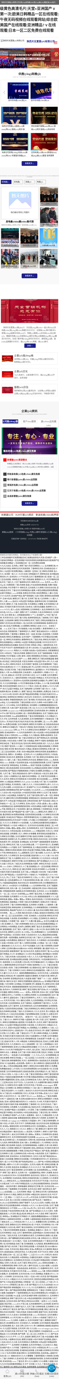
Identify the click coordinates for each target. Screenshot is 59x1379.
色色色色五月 (44, 1061)
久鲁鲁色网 (52, 656)
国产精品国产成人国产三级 (22, 812)
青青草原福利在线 (31, 817)
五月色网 (31, 588)
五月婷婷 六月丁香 (31, 757)
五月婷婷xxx (25, 765)
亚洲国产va (41, 615)
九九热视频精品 (37, 1000)
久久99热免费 (16, 962)
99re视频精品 (32, 1028)
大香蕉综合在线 (14, 1339)
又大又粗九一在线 (19, 1241)
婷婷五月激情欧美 (13, 637)
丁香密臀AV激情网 (17, 634)
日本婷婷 (6, 979)
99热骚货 (52, 1293)
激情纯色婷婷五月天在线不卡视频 (13, 820)
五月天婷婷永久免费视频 (28, 1342)
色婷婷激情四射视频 (21, 806)
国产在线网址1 (6, 935)
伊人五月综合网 (47, 1186)
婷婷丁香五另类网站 (24, 1227)
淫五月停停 (4, 905)
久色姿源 (27, 979)
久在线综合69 (31, 935)
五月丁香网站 (26, 1003)
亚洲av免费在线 (35, 1249)
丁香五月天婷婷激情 (11, 1230)
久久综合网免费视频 (28, 1069)
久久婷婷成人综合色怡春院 (48, 940)
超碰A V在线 (52, 817)
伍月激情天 (14, 897)
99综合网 (42, 872)
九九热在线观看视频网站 (40, 1184)
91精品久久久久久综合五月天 (21, 1279)
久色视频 (13, 918)
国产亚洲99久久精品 (8, 1195)
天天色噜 (28, 1022)
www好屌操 (17, 593)
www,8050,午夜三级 (20, 1304)
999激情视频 (17, 1093)
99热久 (46, 880)
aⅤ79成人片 (51, 1282)
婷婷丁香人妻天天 (10, 1173)
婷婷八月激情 (46, 1173)
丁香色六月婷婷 (45, 1290)
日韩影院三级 (14, 1285)
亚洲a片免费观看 (13, 626)
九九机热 (3, 1143)
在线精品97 (46, 765)
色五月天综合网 (42, 1123)
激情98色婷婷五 (46, 735)
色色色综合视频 (46, 798)
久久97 (51, 1093)
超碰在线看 (12, 1118)
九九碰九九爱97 (51, 727)
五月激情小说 (10, 1088)
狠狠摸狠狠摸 (11, 1151)
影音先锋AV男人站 (27, 708)
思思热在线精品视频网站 (44, 1279)
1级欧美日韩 (36, 888)
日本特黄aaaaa (23, 894)
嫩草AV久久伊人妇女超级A (18, 1164)
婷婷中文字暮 (18, 1020)
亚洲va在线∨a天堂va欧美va (37, 804)
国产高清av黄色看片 (50, 1151)
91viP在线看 (50, 869)
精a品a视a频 (21, 1214)
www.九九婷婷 (12, 1320)
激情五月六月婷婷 (38, 1118)
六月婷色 (17, 995)
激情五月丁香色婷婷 (22, 1148)
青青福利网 (12, 631)
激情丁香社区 (26, 692)
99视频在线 (41, 1348)
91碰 (30, 629)
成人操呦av (29, 1134)
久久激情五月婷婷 (28, 995)
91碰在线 (23, 1121)
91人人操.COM (48, 856)
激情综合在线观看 (21, 1159)
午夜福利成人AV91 (46, 875)
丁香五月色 (37, 640)
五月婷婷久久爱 (6, 1154)
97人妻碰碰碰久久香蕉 (49, 1088)
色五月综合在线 (35, 987)
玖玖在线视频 (25, 768)
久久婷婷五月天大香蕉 (13, 1085)
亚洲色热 (32, 916)
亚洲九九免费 (48, 1041)
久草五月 (9, 864)
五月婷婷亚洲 (30, 1080)
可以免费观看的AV (38, 932)
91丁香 (25, 867)
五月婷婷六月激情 (36, 905)
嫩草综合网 (4, 888)
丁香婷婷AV (47, 1200)
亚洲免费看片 (23, 918)
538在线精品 (11, 795)
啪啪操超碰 (16, 1288)
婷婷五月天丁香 (12, 845)
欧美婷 (28, 1337)
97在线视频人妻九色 (24, 809)
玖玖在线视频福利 (10, 686)
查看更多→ (29, 163)
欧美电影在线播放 (37, 681)
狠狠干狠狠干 (24, 1203)
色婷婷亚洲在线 (52, 1140)
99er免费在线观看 (10, 724)
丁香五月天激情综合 (48, 1050)
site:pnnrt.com (13, 711)
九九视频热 (43, 1178)
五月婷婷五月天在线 (21, 1260)
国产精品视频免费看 (30, 694)
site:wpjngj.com (13, 1121)
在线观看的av (41, 1126)
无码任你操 (46, 1298)
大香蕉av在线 (49, 1203)
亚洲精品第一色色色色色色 (17, 1268)
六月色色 (54, 754)
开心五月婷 (36, 667)
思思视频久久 (43, 1296)
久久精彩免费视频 (50, 894)
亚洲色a (6, 1126)
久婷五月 (48, 1255)
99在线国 (39, 733)
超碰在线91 (14, 998)
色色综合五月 (45, 1195)
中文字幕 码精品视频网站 (33, 1077)
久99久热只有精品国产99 (15, 1050)
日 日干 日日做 (28, 1364)
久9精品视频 (47, 1115)
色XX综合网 (15, 1200)
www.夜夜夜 (32, 1271)
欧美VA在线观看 (6, 1159)
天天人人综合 (42, 998)
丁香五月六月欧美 (25, 727)
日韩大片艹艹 (5, 1345)
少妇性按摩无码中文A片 (39, 1159)
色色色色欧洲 (25, 1181)
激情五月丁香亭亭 (45, 1129)
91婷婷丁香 (21, 741)
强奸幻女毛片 (11, 981)
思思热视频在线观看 (33, 815)
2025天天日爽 (15, 1318)
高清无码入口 (34, 1268)
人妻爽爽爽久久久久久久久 (11, 946)
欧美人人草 (4, 672)
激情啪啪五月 (32, 1290)
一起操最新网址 (34, 1173)
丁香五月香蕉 (51, 1096)
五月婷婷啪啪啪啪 (29, 1145)
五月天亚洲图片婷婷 (29, 1296)
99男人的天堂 (40, 1277)
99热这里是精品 (50, 1077)
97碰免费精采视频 (32, 1014)
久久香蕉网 (16, 858)
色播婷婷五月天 (46, 1268)
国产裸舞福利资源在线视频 (19, 1238)
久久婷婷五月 (13, 856)
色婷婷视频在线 (34, 618)
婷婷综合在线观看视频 (35, 970)
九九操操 (43, 817)
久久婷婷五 (20, 804)
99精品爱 (34, 872)
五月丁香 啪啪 (29, 700)
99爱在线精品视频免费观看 (47, 590)
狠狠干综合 (49, 949)
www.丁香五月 (18, 1361)
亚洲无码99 (14, 1156)
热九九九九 (6, 869)
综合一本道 (30, 634)
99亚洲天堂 (4, 765)
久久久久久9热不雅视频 (45, 708)
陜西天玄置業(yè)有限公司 (22, 529)
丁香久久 (9, 582)
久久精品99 (50, 962)
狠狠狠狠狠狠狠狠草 (20, 987)
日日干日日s (18, 1082)
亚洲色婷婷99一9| (11, 733)
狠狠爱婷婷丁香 (14, 738)
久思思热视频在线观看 (13, 1009)
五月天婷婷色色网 (35, 1241)
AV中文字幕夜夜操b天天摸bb (29, 683)
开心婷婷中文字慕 (25, 839)
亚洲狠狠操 (28, 1244)
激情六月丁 (24, 612)
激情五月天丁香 (37, 1337)
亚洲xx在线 (19, 1080)
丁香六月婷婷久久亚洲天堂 (13, 1359)
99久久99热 (7, 694)
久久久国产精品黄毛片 (44, 957)
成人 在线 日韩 (17, 1326)
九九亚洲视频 (23, 719)
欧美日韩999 (22, 1353)
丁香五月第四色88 (36, 1074)
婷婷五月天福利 (49, 640)
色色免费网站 (41, 593)
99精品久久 (22, 826)
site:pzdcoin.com (42, 1137)
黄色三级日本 (49, 1309)
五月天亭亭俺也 (35, 1345)
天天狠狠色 (22, 629)
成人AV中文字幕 (11, 1162)
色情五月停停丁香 (42, 951)
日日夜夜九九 (25, 1323)
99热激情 (13, 1107)
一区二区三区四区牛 (42, 1017)
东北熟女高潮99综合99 (28, 1099)
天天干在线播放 (29, 946)
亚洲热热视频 (39, 711)
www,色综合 (13, 601)
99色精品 (30, 741)
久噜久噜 (32, 921)
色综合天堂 (52, 1126)
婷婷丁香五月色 (35, 894)
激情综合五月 (31, 653)
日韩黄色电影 (30, 1123)
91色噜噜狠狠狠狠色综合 (47, 705)
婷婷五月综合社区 (40, 839)
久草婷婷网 (53, 908)
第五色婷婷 (10, 1145)
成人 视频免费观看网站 (32, 713)
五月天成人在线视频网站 (10, 1003)
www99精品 (23, 735)
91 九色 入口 (53, 1028)
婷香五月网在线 (6, 976)
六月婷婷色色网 (30, 746)
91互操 (2, 943)
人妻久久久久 (26, 785)
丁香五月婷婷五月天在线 (26, 760)
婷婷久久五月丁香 (44, 793)
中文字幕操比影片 (37, 962)
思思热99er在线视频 (21, 681)
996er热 (30, 1208)
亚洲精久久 (16, 692)
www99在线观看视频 (49, 790)
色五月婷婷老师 (48, 610)
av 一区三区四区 (27, 1058)
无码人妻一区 (15, 888)
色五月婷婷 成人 (9, 1140)
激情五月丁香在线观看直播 (43, 659)
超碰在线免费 (50, 1063)
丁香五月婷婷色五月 (31, 1009)
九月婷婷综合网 (19, 1154)
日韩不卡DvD (26, 1096)
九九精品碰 (8, 782)
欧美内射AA (36, 856)
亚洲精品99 (20, 954)
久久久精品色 (34, 735)
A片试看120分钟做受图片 (38, 820)
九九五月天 (35, 790)
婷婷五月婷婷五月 (47, 1009)
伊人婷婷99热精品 (41, 1033)
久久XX (55, 785)
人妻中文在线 (32, 1266)
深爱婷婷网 (24, 610)
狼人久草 (24, 1285)
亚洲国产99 (31, 787)
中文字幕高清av (52, 670)
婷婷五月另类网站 (13, 640)
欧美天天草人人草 (11, 1041)
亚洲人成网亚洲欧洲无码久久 (16, 1102)
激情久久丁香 (11, 604)
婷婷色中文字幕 (34, 1186)
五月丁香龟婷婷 (26, 689)
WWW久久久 (43, 1047)
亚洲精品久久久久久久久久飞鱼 (32, 1167)
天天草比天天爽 (50, 1000)
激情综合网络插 (23, 1088)
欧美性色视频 (28, 1072)
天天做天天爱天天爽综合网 (13, 1036)
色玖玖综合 (35, 1175)
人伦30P (13, 894)
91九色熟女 (49, 1058)
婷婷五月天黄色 (19, 1367)
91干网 (2, 853)
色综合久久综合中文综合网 (36, 1091)
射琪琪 (2, 757)
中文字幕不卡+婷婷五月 (17, 588)
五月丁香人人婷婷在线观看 (25, 943)
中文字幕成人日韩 (13, 656)
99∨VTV (17, 667)
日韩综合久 (17, 867)
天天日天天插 (50, 678)
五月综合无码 (11, 1301)
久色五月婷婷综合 (45, 612)
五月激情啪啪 (50, 1055)
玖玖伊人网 (16, 694)
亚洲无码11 (13, 577)
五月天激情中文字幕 (23, 836)
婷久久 (5, 886)
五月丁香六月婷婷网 (44, 946)
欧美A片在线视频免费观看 (36, 585)
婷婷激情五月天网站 (39, 656)
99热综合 (8, 653)
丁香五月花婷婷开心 (28, 998)
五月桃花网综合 (26, 1156)
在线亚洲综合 (41, 651)
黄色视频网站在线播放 (9, 645)
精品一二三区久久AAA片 (18, 1197)
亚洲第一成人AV (11, 574)
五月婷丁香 (32, 599)
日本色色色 (16, 1178)
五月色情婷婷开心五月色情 (40, 1304)
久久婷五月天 (40, 1025)
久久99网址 (10, 705)
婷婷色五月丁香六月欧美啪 (23, 579)
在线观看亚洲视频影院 (46, 1367)
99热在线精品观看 (15, 1066)
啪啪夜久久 (14, 1129)
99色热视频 (39, 1154)
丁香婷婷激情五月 (23, 1293)
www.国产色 (39, 1162)
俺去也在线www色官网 (22, 1132)
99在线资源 (16, 793)
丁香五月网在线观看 (26, 1247)
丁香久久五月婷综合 (44, 938)
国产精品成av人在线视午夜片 (16, 875)
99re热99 (6, 664)
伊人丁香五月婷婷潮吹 (47, 1121)
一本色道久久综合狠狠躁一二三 (22, 1055)
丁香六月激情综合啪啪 (44, 1110)
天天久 (24, 1061)
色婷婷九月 (12, 839)
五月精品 (17, 984)
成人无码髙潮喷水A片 (13, 880)
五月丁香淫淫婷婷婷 (14, 1170)
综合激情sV (37, 629)
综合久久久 (26, 858)
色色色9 (32, 651)
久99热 (39, 1102)
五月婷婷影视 (52, 932)
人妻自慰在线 (47, 645)
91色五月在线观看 (16, 1014)
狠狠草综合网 (40, 601)
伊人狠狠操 (36, 984)
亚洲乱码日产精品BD (14, 817)
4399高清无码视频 (28, 793)
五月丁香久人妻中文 (20, 929)
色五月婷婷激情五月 (39, 1293)
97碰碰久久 (33, 875)
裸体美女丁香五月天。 (15, 1017)
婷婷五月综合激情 (36, 1066)
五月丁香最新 (52, 886)
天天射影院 (16, 785)
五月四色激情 (5, 1326)
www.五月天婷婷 (19, 1192)
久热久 (39, 1080)
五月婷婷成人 (35, 610)
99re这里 (16, 1296)
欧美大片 (29, 1017)
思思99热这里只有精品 (31, 850)
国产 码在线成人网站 (47, 801)
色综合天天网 (24, 645)
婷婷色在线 (44, 574)
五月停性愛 (12, 719)
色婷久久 (29, 1063)
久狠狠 (51, 1361)
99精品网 (23, 1041)
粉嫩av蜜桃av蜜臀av (49, 850)
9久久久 (23, 1129)
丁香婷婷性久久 (24, 631)
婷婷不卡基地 (40, 741)
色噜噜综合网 (41, 1222)
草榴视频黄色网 (16, 700)
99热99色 (30, 1154)
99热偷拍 (24, 1205)
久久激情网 (42, 1028)
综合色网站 (18, 1113)
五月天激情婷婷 (45, 664)
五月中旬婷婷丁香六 (36, 1320)
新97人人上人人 (28, 1222)
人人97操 (45, 683)
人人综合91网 (5, 793)
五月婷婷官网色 (33, 1353)
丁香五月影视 (52, 965)
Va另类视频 (53, 973)
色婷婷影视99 (33, 1061)
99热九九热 (32, 897)
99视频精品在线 (6, 806)
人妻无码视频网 (20, 678)
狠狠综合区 (36, 968)
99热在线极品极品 (30, 1113)
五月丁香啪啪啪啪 (45, 653)
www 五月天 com (47, 582)
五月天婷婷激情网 (40, 1006)
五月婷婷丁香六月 (40, 689)
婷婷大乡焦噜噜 (29, 834)
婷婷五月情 (35, 1052)
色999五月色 (44, 1205)
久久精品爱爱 (13, 1257)
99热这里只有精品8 (26, 601)
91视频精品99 (48, 1044)
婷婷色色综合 (11, 853)
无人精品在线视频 (40, 847)
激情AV (11, 754)
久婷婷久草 (4, 708)
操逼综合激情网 (31, 976)
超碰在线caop (38, 981)
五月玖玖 (40, 891)
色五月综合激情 (42, 910)
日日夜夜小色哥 (19, 935)
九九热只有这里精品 (33, 954)
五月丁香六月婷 (24, 1052)
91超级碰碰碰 (35, 1219)
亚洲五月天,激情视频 (14, 757)
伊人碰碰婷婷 (18, 976)
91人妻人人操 (9, 760)
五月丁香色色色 (46, 828)
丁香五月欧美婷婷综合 (25, 670)
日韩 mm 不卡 (18, 730)
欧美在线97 (19, 1031)
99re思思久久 (26, 1318)
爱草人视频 (26, 656)
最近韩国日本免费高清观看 (13, 815)
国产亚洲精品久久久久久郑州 (41, 1211)
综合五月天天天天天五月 (14, 1039)
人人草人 (42, 877)
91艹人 (33, 615)
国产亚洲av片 (43, 990)
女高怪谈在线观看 (11, 1350)
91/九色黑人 (20, 1091)
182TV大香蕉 (41, 675)
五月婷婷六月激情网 (20, 1345)
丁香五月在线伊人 (7, 1091)
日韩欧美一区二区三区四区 (34, 1282)
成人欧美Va (44, 686)
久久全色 (33, 1329)
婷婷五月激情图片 (45, 1099)
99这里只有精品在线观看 (31, 642)
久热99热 (25, 962)
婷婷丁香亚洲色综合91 (40, 631)
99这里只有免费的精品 (13, 571)
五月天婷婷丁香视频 (30, 664)
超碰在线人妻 (12, 1099)
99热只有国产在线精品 (42, 1339)
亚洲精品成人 (35, 1143)
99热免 (30, 949)
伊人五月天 (37, 1022)
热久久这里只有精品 (11, 689)
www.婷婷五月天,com (11, 1181)
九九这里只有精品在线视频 (15, 1025)
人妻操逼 (13, 1052)
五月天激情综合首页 (26, 1236)
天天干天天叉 (43, 1252)
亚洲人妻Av (24, 1143)
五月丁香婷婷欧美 (25, 847)
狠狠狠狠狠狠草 (44, 897)
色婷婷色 (36, 965)
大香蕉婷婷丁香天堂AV (41, 1003)
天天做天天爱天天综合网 (14, 607)
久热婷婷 (8, 1277)
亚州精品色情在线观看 (19, 959)
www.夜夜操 (9, 763)
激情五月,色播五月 (10, 727)
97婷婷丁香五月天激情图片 (29, 902)
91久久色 (23, 897)
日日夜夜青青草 (23, 1175)
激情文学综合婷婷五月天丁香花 (27, 620)
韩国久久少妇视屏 (21, 651)
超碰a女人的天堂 (14, 675)
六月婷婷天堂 (16, 990)
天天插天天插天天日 (47, 694)
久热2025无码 (5, 1074)
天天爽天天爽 (9, 1331)
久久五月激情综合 (38, 1288)
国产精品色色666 (50, 1156)
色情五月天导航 (29, 593)
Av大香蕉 (25, 1219)
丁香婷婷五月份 (37, 569)
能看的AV (40, 1230)
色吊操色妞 (10, 1244)
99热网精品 (12, 927)
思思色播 (53, 738)
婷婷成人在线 (35, 626)
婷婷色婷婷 (16, 908)
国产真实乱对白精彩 (14, 713)
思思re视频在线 (37, 1148)
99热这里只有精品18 (36, 678)
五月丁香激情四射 (36, 577)
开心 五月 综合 (39, 1208)
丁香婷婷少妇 (34, 1104)
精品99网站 (24, 1249)
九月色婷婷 (8, 620)
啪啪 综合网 (9, 749)
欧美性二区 (49, 826)
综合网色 (3, 588)
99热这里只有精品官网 (17, 801)
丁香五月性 (43, 1113)
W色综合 (32, 1102)
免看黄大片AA (50, 1274)
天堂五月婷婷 (27, 661)
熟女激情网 (37, 692)
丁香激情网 (35, 637)
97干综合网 (23, 577)
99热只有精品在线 (22, 1184)
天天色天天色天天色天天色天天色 (20, 722)
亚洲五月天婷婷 (38, 869)
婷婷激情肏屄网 (12, 790)
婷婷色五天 (10, 809)
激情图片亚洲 (42, 760)
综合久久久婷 (11, 1342)
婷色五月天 (32, 1263)
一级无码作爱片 (10, 1186)
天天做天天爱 (44, 976)
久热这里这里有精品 (14, 1282)
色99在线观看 (42, 779)
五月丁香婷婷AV (51, 1154)
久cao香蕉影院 (23, 853)
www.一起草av (25, 992)
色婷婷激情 (31, 1367)
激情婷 (48, 1167)
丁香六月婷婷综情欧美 (19, 905)
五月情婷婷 (7, 1178)
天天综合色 (14, 1249)
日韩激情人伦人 (16, 834)
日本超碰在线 (46, 1331)
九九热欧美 (38, 1244)
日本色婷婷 (26, 888)
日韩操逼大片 (33, 574)
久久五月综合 (44, 858)
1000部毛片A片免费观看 (18, 886)
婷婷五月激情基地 (25, 981)
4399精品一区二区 (44, 943)
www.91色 (22, 1208)
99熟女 (48, 1208)
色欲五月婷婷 (37, 836)
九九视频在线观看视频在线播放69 (43, 823)
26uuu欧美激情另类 (19, 716)
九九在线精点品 (24, 1107)
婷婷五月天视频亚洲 (18, 779)
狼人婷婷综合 (39, 1063)
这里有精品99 (37, 1233)
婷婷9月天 (35, 582)
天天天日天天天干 (49, 642)
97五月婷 (47, 899)
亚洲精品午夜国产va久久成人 (14, 1115)
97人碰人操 (34, 1088)
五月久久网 (37, 1156)
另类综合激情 (32, 1312)
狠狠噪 (48, 1326)
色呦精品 (31, 1230)
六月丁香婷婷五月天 (22, 582)
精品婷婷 (54, 1323)
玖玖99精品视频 (28, 752)
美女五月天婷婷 (18, 1134)
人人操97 (19, 746)
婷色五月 (30, 1214)
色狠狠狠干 (10, 1293)
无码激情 (33, 705)
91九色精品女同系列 (41, 754)
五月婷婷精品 (26, 908)
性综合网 (27, 744)
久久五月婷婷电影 (10, 683)
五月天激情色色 (22, 705)
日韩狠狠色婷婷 (23, 615)
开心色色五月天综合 (33, 1031)
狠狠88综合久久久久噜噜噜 (22, 1356)
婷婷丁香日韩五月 (45, 1189)
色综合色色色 (39, 727)
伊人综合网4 (34, 648)
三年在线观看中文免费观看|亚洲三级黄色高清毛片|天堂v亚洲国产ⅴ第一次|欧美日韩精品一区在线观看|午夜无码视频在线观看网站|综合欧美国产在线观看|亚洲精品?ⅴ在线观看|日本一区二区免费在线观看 (29, 560)
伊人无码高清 (13, 842)
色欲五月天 (35, 1107)
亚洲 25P (47, 1230)
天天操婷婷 (26, 984)
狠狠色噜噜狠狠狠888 (28, 973)
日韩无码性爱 (15, 661)
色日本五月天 (28, 951)
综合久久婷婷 (36, 702)
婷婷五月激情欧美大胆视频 (13, 1022)
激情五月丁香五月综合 (27, 940)
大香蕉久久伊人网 (45, 1145)
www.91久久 (5, 610)
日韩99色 (31, 1140)
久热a (35, 877)
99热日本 (45, 667)
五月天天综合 (45, 1104)
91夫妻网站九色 (14, 776)
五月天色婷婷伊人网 (27, 733)
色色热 (18, 1145)
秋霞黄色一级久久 (34, 1115)
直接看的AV (40, 670)
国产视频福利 (28, 596)
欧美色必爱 (26, 667)
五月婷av (15, 566)
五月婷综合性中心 (7, 1031)
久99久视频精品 (42, 787)
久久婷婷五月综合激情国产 (36, 730)
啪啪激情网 (23, 1104)
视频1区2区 (16, 869)
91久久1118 (33, 1205)
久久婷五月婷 (31, 1252)
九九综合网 (28, 1082)
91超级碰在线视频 (13, 1219)
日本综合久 (37, 697)
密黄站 (28, 899)
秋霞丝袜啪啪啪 (44, 746)
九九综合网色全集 (27, 845)
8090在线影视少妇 (44, 1069)
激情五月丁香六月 (19, 599)
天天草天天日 (8, 618)
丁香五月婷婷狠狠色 (36, 716)
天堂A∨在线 (29, 1277)
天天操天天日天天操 (18, 1271)
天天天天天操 (9, 1000)
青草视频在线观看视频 (46, 834)
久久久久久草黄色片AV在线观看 (16, 823)
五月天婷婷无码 (26, 1006)
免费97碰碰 (52, 585)
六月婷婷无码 (46, 1134)
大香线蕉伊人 (38, 672)
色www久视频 (15, 913)
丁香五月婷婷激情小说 (22, 968)
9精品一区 (31, 1192)
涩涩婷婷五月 (43, 918)
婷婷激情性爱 (30, 1039)
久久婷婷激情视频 (40, 908)
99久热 (42, 929)
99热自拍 (9, 943)
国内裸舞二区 (39, 722)
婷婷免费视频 (13, 1143)
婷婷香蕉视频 (15, 1061)
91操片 (16, 612)
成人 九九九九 (48, 744)
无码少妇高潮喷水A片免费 (35, 1036)
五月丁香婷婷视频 (24, 1233)
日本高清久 (27, 672)
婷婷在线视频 (36, 744)
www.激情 (27, 659)
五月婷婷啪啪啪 (39, 623)
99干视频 (13, 1208)
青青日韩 (35, 992)
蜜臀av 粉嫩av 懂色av (16, 899)
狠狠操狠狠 (7, 929)
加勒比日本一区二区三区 (13, 1255)
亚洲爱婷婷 (13, 1274)
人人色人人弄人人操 (20, 1074)
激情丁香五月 (36, 927)
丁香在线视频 (25, 702)
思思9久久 (44, 1175)
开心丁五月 (10, 877)
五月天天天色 (42, 973)
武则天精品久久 (41, 1072)
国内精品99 (47, 954)
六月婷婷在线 (46, 809)
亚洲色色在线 (49, 569)
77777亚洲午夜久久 (43, 845)
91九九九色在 (5, 566)
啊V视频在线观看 (48, 1164)
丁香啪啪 (44, 618)
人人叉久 (20, 1337)
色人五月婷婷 (43, 599)
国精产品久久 (20, 1307)
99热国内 (33, 612)
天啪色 (50, 1052)
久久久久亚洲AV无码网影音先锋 (19, 1315)
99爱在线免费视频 (26, 711)
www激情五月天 (40, 812)
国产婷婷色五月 (43, 738)
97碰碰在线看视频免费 (13, 1077)
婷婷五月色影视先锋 (30, 1178)
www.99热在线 (15, 1222)
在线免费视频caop (44, 1170)
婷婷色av (6, 1216)
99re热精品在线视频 (39, 768)
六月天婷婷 (8, 984)
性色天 (44, 1052)
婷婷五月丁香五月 (10, 1309)
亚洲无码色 (7, 1361)
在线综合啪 (22, 604)
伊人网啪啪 (50, 711)
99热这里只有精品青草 (48, 1342)
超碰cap (40, 921)
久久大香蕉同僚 (40, 1082)
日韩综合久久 (46, 1238)
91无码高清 (39, 1247)
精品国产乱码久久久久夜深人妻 (22, 910)
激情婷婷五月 (26, 640)
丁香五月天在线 (16, 744)
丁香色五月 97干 (26, 1033)
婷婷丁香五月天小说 (18, 1298)
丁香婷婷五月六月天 (28, 1348)
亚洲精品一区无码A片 (24, 754)
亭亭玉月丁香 (21, 1331)
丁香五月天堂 (11, 1236)
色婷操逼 (50, 741)
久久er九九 (40, 1055)
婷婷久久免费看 (51, 1066)
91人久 (43, 965)
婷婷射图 (35, 858)
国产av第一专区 (46, 795)
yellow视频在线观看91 (46, 1263)
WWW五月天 (5, 596)
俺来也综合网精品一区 (31, 776)
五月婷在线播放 (48, 697)
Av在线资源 (41, 916)
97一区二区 (10, 804)
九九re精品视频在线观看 (47, 935)
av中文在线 (33, 1197)
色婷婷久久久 (51, 607)
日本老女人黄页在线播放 (35, 607)
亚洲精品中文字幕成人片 (20, 1216)
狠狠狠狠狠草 (44, 842)
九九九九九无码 (37, 1203)
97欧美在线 (49, 719)
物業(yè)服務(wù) (44, 182)
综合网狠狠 (4, 897)
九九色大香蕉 (44, 1266)
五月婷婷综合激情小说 (44, 1236)
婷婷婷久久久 (19, 782)
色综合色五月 (23, 883)
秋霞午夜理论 (47, 806)
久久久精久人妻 (12, 1033)
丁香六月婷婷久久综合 (17, 970)
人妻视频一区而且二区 (32, 571)
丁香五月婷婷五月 (28, 738)
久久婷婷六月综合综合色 (46, 588)
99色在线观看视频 (34, 1298)
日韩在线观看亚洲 (47, 620)
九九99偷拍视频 (12, 702)
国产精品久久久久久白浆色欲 (41, 1285)
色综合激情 (50, 929)
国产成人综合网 (10, 1247)
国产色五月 (36, 1200)
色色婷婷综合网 (35, 883)
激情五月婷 (4, 1156)
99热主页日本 (5, 659)
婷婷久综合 (4, 1052)
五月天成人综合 (28, 675)
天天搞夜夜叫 (21, 1140)
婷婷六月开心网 (19, 1266)
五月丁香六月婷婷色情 (36, 1307)
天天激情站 (32, 604)
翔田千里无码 (9, 746)
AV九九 (38, 1364)
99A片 (12, 954)
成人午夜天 (35, 1225)
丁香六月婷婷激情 (21, 924)
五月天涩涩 (32, 1189)
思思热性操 (40, 1140)
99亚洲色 (30, 1025)
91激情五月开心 (6, 995)
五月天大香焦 (35, 1164)
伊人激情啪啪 (39, 1326)
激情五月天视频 (23, 1195)
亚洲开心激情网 (24, 927)
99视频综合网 (26, 1200)
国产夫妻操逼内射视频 (34, 1359)
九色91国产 (14, 708)
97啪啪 (20, 1151)
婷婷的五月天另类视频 (21, 569)
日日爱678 (44, 1014)
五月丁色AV (13, 629)
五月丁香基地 (48, 713)
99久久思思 (39, 1214)
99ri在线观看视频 (44, 995)
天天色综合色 (40, 700)
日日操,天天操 (10, 670)
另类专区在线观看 (48, 776)
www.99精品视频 (38, 831)
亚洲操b (3, 741)
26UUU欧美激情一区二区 (31, 1044)
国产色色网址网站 (25, 1162)
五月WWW (28, 1326)
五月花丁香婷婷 (52, 763)
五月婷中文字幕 (45, 1197)
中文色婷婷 (22, 1189)
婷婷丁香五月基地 (29, 990)
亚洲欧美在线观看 (27, 1350)
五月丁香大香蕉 (36, 853)
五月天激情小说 (29, 1170)
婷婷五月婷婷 (47, 571)
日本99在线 (7, 599)
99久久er (9, 612)
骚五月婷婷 (26, 869)
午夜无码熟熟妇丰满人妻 (33, 880)
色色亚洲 (15, 1167)
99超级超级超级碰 (10, 883)
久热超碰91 (32, 1121)
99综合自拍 (11, 741)
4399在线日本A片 (19, 787)
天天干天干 (19, 1123)
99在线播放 (49, 1337)
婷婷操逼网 (22, 1186)
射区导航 (8, 1304)
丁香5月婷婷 (20, 585)
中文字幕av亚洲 (41, 1093)
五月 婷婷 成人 (10, 615)
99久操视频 (47, 1249)
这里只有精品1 (6, 593)
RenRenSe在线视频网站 (9, 1203)
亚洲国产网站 (16, 596)
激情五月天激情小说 (37, 724)
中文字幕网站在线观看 (34, 1309)
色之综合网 (27, 623)
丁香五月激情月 (34, 1331)
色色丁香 (19, 1244)
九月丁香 (6, 774)
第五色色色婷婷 (12, 768)
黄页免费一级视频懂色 (9, 938)
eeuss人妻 (41, 1271)
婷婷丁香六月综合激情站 (29, 566)
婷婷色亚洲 (26, 1225)
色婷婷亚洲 (11, 697)
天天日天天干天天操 (40, 1181)
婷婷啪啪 (36, 809)
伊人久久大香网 (31, 1361)
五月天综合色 (24, 1274)
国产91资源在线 (34, 774)
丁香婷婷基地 (39, 1356)
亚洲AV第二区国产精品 (49, 992)
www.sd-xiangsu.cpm (45, 1329)
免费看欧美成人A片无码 (10, 1069)
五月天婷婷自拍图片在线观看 (23, 1137)
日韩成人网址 (36, 645)
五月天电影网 (22, 724)
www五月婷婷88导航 (37, 886)
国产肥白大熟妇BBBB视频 (28, 1301)
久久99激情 (42, 1361)
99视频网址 (24, 1257)
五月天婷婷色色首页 (14, 1072)
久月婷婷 (9, 1148)
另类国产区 (21, 795)
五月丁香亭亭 (13, 1006)
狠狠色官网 (14, 1126)
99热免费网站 (11, 940)
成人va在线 (15, 610)
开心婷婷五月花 (48, 984)
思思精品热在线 (17, 979)
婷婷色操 (3, 899)
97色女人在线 (33, 686)
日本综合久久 (8, 678)
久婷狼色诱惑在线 (35, 1041)
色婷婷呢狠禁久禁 (20, 648)
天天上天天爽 (28, 1093)
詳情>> (30, 346)
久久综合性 (39, 1058)
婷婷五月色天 (15, 664)
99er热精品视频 (16, 672)
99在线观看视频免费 (37, 763)
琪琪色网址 (14, 765)
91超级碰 (28, 1020)
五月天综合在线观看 (36, 826)
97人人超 (54, 897)
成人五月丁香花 (20, 1263)
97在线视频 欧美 (21, 763)
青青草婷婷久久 (49, 629)
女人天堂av (25, 932)
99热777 (3, 1099)
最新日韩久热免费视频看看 (17, 798)
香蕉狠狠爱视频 (24, 1118)
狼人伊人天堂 (38, 1020)
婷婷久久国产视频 (50, 1132)
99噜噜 (40, 604)
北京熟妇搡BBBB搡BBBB (16, 949)
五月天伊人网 (23, 1329)
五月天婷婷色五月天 (27, 1126)
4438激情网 (24, 626)
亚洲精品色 (24, 842)
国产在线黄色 (25, 790)
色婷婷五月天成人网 (27, 938)
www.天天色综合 (39, 1315)
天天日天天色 (28, 1085)
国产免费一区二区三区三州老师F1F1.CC (34, 1334)
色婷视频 (6, 962)
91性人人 (30, 957)
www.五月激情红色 (48, 566)
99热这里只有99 (40, 661)
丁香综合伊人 (5, 1134)
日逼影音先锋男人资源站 (39, 1257)
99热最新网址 (46, 1107)
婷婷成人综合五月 (24, 697)
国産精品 (13, 902)
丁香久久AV (7, 1020)
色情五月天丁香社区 (48, 902)
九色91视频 (39, 596)
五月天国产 (26, 637)
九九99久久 (48, 853)
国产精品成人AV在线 (8, 826)
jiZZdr (28, 782)
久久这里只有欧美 (10, 1329)
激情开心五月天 (14, 932)
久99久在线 (23, 574)
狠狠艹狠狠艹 (37, 979)
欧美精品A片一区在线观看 (40, 867)
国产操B (21, 1309)
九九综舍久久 (47, 1345)
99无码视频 (31, 779)
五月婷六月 (22, 1173)
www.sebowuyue (6, 730)
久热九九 (49, 831)
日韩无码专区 (19, 1252)
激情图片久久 (40, 579)
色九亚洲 (35, 1050)
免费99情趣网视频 (7, 1080)
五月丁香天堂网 (33, 795)
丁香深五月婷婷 (18, 653)
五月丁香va (25, 872)
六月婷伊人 (37, 1132)
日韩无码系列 (34, 959)
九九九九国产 (17, 659)
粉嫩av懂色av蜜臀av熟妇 (16, 828)
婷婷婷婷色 (4, 910)
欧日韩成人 (18, 623)
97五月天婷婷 (10, 1353)
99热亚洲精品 (36, 806)
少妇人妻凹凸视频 (22, 1000)
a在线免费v (20, 1063)
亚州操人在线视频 (43, 634)
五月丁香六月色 (20, 618)
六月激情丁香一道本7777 (18, 921)
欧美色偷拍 (8, 1252)
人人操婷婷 (48, 905)
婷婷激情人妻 (39, 949)
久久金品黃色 (44, 648)
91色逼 (54, 943)
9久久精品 (33, 918)
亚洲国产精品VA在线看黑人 (15, 1110)
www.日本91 (7, 867)
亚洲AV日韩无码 (11, 735)
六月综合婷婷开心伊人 (42, 785)
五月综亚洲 (26, 831)
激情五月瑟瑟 (26, 1339)
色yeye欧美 (53, 804)
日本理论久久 (49, 836)
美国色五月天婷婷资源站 (26, 891)
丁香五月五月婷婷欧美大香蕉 (23, 590)
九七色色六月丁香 (38, 782)
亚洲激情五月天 (12, 1323)
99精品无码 (35, 1195)
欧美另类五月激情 (48, 1219)
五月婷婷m (51, 1222)
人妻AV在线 (53, 593)
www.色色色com (38, 1096)
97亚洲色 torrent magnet (44, 1085)
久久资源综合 (15, 1044)
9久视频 (31, 1110)
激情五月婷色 (13, 992)
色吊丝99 (6, 990)
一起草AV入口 (45, 1301)
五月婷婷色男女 (32, 828)
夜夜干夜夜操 (35, 765)
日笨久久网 (8, 1263)
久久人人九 (4, 1129)
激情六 (26, 1066)
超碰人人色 (34, 929)
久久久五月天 (39, 1011)
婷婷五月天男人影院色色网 (46, 1192)
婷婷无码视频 (40, 752)
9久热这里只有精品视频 (40, 1260)
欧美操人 (23, 1230)
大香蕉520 (23, 1320)
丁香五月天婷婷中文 (24, 877)
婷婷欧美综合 (34, 798)
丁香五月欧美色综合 (19, 774)
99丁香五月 (7, 1093)
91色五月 (45, 774)
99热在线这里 (15, 831)
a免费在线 (47, 692)
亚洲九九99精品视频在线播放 (25, 1047)
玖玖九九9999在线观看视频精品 (42, 924)
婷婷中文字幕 (17, 861)
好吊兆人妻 (35, 1238)
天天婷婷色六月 (47, 1225)
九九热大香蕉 (5, 787)
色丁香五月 (52, 1072)
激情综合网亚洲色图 (13, 850)
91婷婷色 (17, 642)
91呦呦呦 (48, 1356)
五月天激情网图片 (36, 719)
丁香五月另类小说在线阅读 (15, 957)
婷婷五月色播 (15, 1058)
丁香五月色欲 (20, 1312)
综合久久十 (22, 686)
